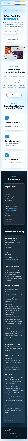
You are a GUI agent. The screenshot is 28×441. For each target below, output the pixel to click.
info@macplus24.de (14, 208)
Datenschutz (13, 433)
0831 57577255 (13, 206)
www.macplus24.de (13, 210)
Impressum (5, 433)
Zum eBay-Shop (20, 3)
